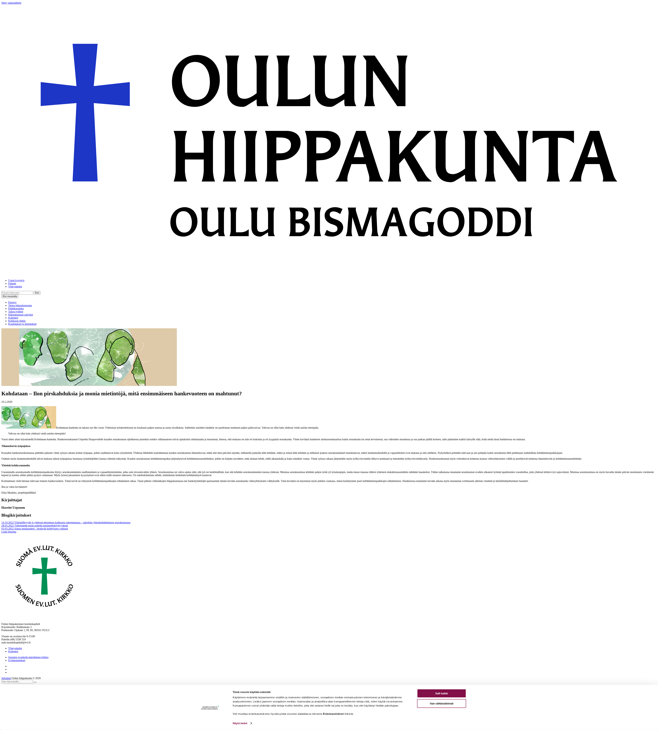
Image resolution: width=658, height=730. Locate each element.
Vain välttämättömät (441, 703)
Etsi (37, 292)
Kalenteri (13, 317)
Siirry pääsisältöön (11, 2)
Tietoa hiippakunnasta (20, 305)
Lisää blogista (8, 531)
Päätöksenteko (16, 308)
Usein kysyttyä (16, 280)
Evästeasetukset (16, 660)
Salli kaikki (441, 693)
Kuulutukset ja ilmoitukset (22, 323)
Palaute (12, 283)
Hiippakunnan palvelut (20, 314)
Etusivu (12, 302)
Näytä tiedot (240, 723)
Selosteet (6, 678)
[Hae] (35, 682)
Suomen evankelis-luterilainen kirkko (28, 657)
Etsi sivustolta (10, 296)
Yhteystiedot (15, 286)
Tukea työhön (15, 311)
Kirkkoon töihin (17, 320)
